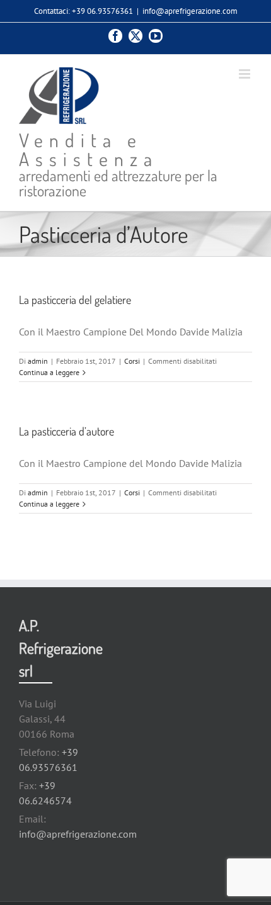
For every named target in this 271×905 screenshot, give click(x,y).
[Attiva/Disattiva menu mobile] (245, 74)
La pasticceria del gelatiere (75, 299)
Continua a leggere (49, 372)
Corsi (132, 361)
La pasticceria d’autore (66, 431)
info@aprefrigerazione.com (190, 11)
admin (38, 361)
